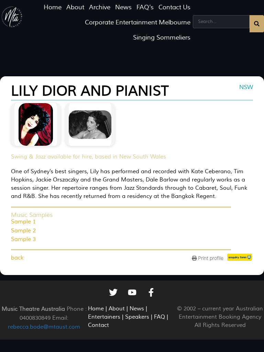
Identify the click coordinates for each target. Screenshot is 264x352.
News (123, 7)
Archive (99, 7)
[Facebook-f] (151, 292)
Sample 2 (23, 230)
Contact (98, 325)
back (17, 257)
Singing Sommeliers (161, 38)
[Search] (257, 23)
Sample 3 (23, 239)
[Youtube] (132, 292)
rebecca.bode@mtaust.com (44, 326)
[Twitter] (113, 292)
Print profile (210, 258)
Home (53, 7)
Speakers (137, 317)
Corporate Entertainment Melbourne (137, 22)
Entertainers (104, 317)
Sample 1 (23, 221)
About (75, 7)
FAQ (159, 317)
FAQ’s (145, 7)
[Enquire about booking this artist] (240, 259)
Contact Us (174, 7)
